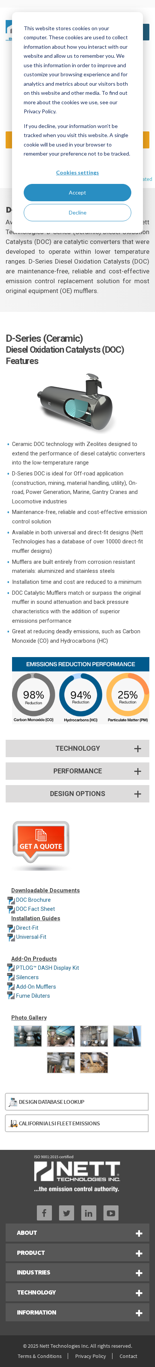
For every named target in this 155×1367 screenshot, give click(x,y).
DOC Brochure (33, 900)
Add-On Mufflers (36, 987)
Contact (128, 1356)
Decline (78, 212)
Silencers (27, 977)
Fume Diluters (33, 996)
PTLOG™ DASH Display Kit (47, 968)
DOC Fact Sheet (35, 909)
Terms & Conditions (40, 1356)
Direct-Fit (27, 928)
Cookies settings (77, 172)
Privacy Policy (90, 1356)
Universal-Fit (31, 937)
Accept (77, 192)
